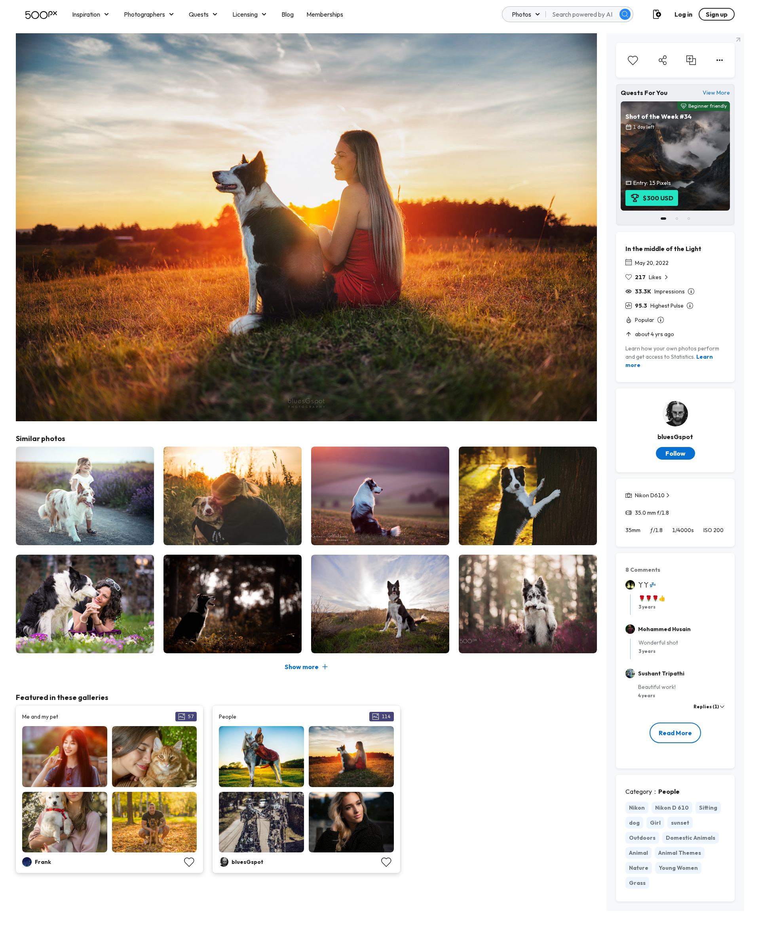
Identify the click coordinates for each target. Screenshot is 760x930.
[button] (625, 14)
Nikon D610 (650, 495)
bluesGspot (675, 437)
